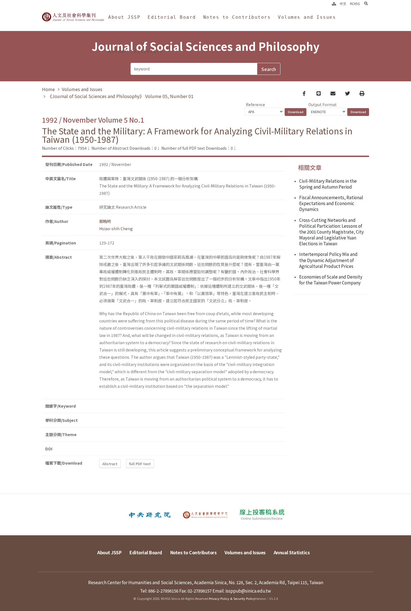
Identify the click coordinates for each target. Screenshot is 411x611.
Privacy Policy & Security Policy (232, 598)
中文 (343, 4)
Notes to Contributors (237, 17)
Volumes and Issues (307, 17)
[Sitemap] (334, 4)
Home (48, 89)
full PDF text (140, 463)
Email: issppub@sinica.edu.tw (241, 591)
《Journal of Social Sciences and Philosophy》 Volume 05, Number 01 (120, 96)
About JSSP (124, 17)
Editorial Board (172, 17)
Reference (255, 104)
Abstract (109, 463)
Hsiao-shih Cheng (116, 228)
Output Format (322, 104)
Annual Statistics (135, 51)
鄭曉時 (105, 221)
